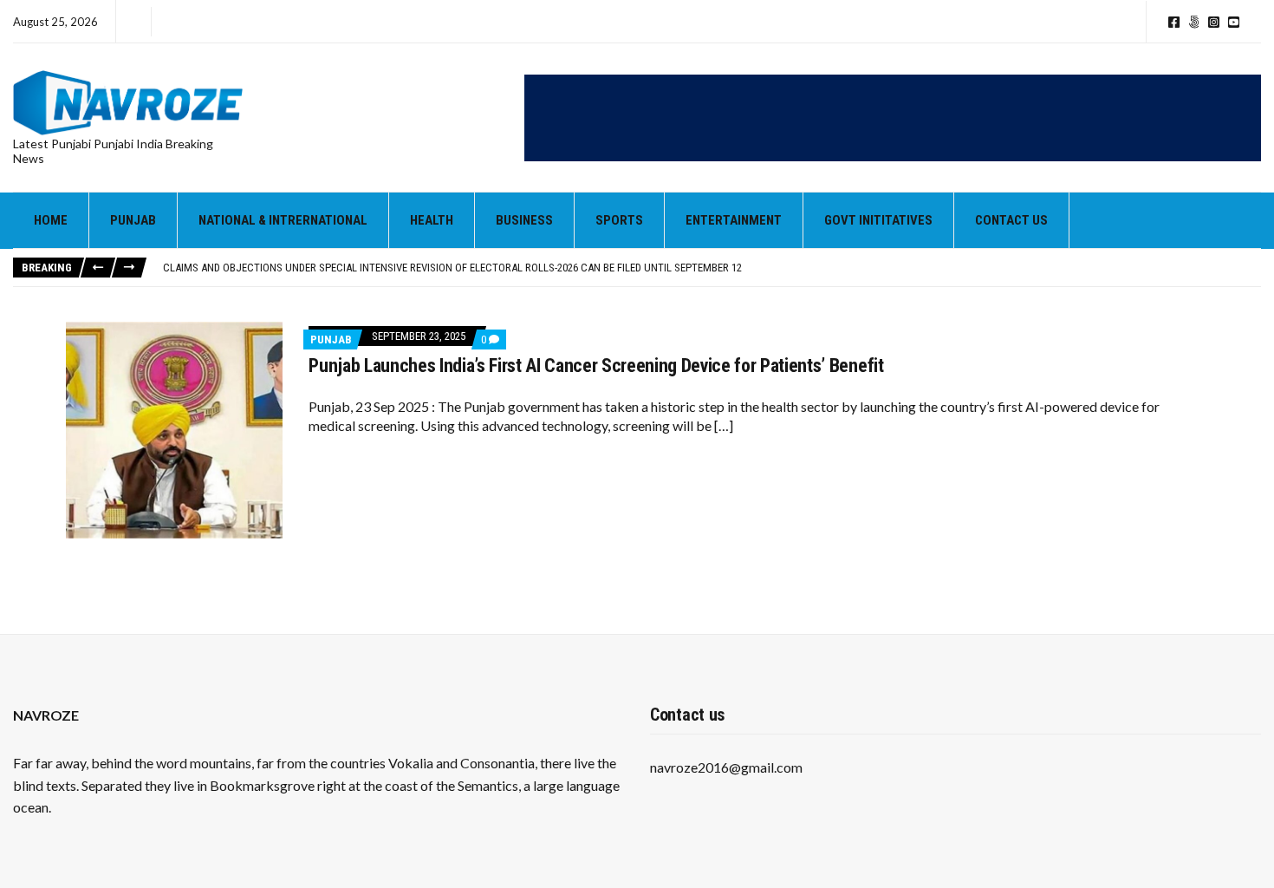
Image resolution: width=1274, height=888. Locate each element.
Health (431, 220)
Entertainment (734, 220)
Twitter (1193, 22)
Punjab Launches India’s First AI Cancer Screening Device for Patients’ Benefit (596, 365)
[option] (711, 268)
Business (524, 220)
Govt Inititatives (878, 220)
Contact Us (1011, 220)
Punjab (133, 220)
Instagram (1213, 22)
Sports (619, 220)
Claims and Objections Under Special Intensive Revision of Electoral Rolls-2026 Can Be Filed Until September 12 (452, 267)
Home (51, 220)
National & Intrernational (282, 220)
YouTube (1233, 22)
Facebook (1173, 22)
